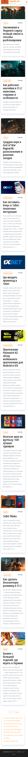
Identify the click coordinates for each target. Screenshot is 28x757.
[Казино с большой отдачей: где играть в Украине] (13, 638)
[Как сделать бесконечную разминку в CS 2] (13, 564)
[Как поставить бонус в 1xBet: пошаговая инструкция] (13, 187)
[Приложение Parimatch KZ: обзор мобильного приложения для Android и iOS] (13, 335)
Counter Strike (7, 81)
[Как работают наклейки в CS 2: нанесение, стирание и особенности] (13, 68)
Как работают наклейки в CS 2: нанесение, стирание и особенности (12, 91)
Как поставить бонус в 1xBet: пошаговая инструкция (11, 207)
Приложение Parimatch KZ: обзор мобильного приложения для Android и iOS (13, 357)
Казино (5, 512)
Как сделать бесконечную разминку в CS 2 (12, 582)
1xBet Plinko (10, 516)
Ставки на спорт (8, 198)
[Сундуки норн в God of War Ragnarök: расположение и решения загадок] (13, 126)
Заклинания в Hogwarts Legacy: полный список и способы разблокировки (13, 33)
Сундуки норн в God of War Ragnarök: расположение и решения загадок (12, 150)
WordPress (13, 752)
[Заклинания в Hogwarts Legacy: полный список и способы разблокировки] (13, 13)
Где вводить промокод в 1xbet (10, 280)
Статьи (5, 23)
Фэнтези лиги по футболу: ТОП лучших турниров (13, 441)
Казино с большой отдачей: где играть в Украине (13, 658)
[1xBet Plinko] (13, 501)
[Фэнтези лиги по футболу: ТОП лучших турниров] (13, 421)
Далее (17, 712)
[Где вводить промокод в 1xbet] (13, 262)
